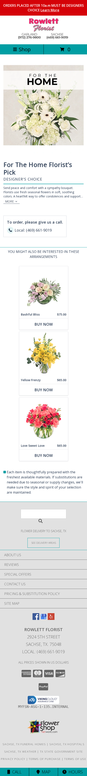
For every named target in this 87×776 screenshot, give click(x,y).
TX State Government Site (61, 751)
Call (16, 772)
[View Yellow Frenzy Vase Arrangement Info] (43, 354)
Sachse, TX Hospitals (66, 744)
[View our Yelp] (51, 618)
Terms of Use (75, 759)
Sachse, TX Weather (20, 751)
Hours (75, 772)
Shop (25, 49)
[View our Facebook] (36, 618)
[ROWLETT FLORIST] (43, 38)
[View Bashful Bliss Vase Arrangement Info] (43, 288)
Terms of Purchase (45, 759)
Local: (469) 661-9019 (43, 652)
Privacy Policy (13, 759)
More (9, 201)
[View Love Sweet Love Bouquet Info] (43, 419)
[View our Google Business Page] (43, 618)
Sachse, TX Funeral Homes (24, 744)
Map (45, 772)
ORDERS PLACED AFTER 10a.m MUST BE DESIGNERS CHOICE (43, 7)
